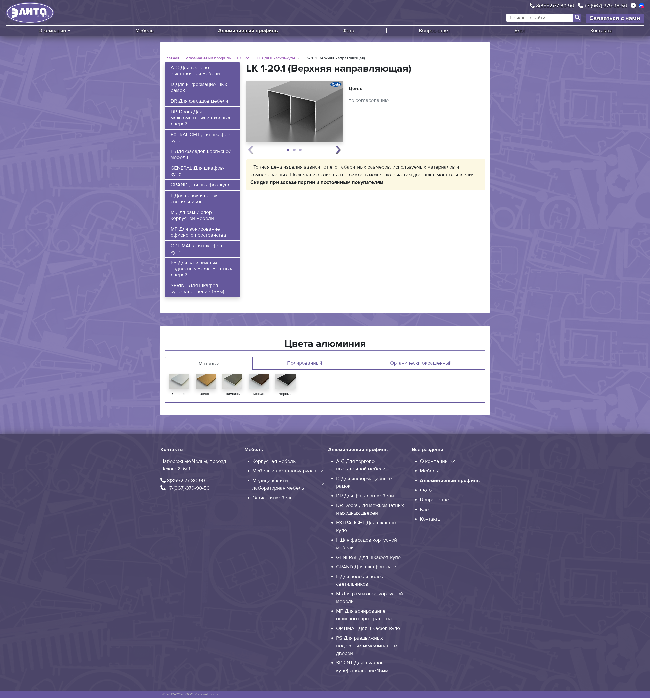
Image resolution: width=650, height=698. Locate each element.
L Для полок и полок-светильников (195, 199)
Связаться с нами (614, 18)
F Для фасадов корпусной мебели (201, 154)
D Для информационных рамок (199, 87)
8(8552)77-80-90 (554, 5)
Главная (172, 58)
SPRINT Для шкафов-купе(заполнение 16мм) (197, 288)
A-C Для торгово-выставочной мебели (195, 71)
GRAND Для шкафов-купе (201, 185)
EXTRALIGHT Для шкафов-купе (266, 58)
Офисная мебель (272, 498)
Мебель (144, 30)
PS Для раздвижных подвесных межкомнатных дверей (201, 269)
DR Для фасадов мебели (199, 101)
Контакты (601, 30)
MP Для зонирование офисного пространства (198, 232)
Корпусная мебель (274, 461)
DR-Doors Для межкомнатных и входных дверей (200, 118)
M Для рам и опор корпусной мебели (192, 215)
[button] (288, 149)
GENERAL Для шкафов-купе (197, 171)
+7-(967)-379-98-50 (605, 5)
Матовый (209, 364)
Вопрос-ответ (434, 30)
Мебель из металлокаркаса (284, 471)
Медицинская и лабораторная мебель (278, 484)
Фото (348, 30)
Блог (520, 30)
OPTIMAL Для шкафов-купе (197, 249)
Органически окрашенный (421, 363)
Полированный (304, 363)
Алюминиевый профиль (248, 30)
